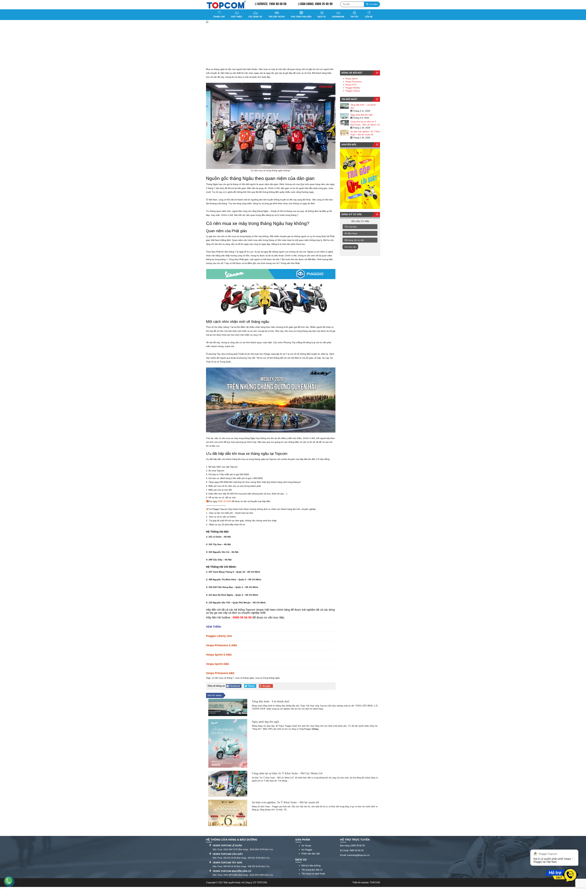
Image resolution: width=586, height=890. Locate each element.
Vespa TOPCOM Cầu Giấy (228, 854)
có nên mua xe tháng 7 (223, 678)
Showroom (338, 17)
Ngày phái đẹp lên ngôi (361, 114)
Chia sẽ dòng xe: (216, 686)
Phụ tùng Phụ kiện (301, 17)
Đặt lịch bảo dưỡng (310, 865)
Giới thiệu (236, 17)
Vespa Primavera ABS (220, 673)
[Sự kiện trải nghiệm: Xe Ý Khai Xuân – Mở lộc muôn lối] (344, 132)
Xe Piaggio (306, 849)
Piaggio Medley (352, 87)
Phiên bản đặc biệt (310, 853)
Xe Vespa (306, 845)
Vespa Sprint (351, 78)
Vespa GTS (350, 84)
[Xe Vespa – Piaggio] (226, 4)
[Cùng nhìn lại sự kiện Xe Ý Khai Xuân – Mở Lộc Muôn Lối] (344, 122)
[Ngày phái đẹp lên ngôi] (344, 116)
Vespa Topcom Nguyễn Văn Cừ (232, 871)
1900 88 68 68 (277, 4)
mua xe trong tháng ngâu (267, 678)
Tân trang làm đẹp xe (311, 869)
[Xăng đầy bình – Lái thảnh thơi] (344, 106)
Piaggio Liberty (352, 91)
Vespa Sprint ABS (217, 663)
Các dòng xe (255, 17)
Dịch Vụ (322, 17)
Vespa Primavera (353, 81)
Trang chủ (219, 17)
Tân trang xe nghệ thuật (313, 873)
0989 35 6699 (224, 501)
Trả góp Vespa (276, 17)
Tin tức (354, 17)
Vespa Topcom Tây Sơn (227, 862)
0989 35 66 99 (324, 4)
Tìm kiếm (373, 4)
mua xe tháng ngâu (244, 678)
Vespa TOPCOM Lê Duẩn (227, 845)
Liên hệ (369, 17)
